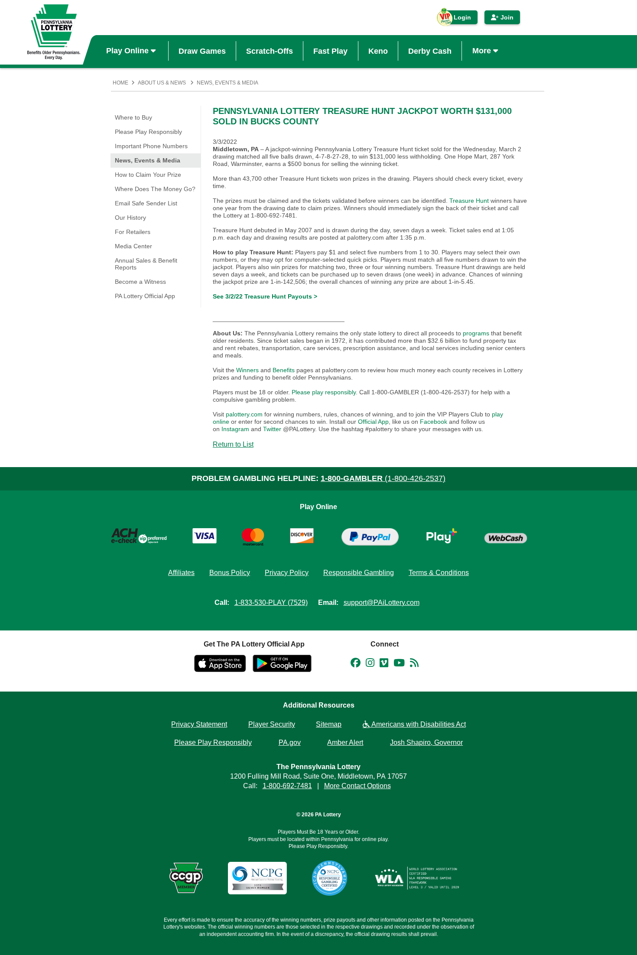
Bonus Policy (229, 572)
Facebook (433, 421)
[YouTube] (399, 664)
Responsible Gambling (358, 572)
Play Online (128, 50)
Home (120, 83)
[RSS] (414, 664)
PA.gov (290, 742)
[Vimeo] (384, 664)
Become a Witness (140, 281)
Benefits (284, 370)
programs (476, 333)
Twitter (272, 429)
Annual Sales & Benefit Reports (146, 264)
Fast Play (330, 50)
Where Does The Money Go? (155, 188)
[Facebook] (356, 664)
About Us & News (162, 83)
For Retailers (132, 231)
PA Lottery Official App (145, 295)
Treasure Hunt (469, 200)
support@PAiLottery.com (381, 602)
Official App (373, 421)
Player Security (271, 724)
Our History (130, 217)
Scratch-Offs (269, 50)
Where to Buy (133, 117)
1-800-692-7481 (287, 785)
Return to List (233, 444)
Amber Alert (345, 742)
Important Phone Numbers (151, 146)
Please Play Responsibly (148, 131)
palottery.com (245, 414)
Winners (247, 370)
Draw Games (202, 50)
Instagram (235, 429)
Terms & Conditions (439, 572)
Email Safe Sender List (146, 203)
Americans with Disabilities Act (418, 724)
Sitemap (328, 724)
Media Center (133, 246)
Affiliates (181, 572)
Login (458, 19)
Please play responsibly (324, 392)
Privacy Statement (199, 724)
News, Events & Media (227, 83)
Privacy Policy (287, 572)
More (482, 50)
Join (506, 17)
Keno (378, 50)
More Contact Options (357, 785)
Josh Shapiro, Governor (426, 742)
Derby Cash (430, 50)
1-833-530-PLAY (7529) (271, 602)
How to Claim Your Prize (148, 174)
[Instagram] (370, 664)
